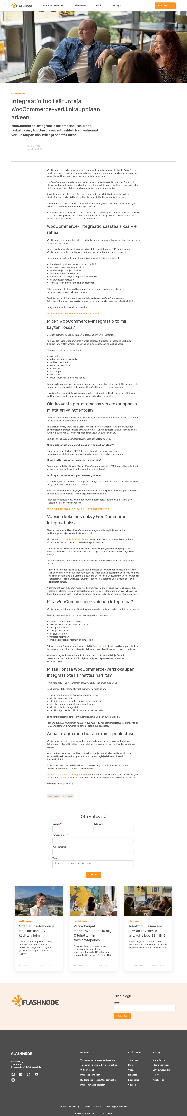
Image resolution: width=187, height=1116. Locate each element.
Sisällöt (132, 1085)
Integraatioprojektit (90, 1075)
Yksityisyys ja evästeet (116, 1106)
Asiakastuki (158, 1080)
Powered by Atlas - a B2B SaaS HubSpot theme (93, 1113)
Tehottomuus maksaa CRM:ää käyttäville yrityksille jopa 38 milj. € (147, 930)
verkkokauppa (53, 796)
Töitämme (133, 1060)
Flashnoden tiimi (161, 1065)
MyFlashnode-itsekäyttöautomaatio (98, 1080)
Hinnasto (132, 1075)
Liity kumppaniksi (161, 1070)
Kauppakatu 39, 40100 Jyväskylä (26, 1067)
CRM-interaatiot (88, 1070)
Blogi (130, 1065)
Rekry (156, 1075)
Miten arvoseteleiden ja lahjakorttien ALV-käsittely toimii (37, 930)
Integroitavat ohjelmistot (92, 1085)
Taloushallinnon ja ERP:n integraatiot (98, 1065)
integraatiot (67, 796)
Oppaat (132, 1070)
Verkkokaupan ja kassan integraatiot (98, 1060)
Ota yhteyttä (159, 1060)
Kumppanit (133, 1080)
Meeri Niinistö (33, 146)
